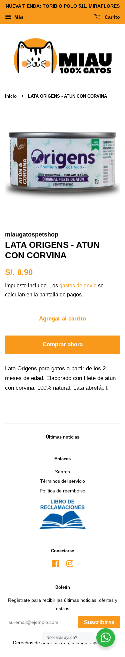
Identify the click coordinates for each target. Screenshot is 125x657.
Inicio (11, 96)
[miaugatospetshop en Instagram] (69, 565)
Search (62, 471)
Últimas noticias (62, 437)
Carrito (111, 17)
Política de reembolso (62, 490)
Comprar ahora (63, 344)
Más (18, 17)
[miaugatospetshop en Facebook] (55, 565)
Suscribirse (99, 622)
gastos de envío (78, 285)
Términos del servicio (62, 481)
